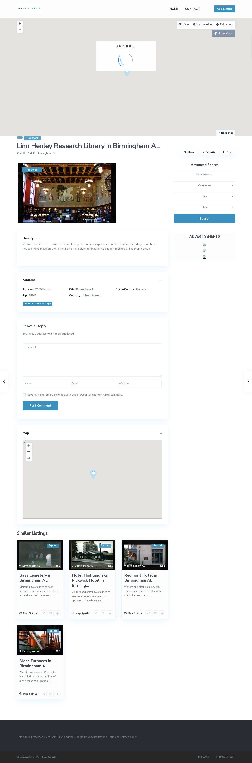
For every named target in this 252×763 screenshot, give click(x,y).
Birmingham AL (46, 153)
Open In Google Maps (37, 303)
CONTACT (192, 9)
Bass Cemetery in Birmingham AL (35, 578)
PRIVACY (204, 757)
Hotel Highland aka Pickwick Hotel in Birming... (90, 580)
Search (204, 219)
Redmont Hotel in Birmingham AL (140, 578)
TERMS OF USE (225, 757)
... (50, 595)
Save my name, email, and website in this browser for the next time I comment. (75, 394)
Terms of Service (118, 737)
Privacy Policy (93, 737)
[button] (128, 73)
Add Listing (225, 9)
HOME (174, 9)
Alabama (141, 289)
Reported (32, 138)
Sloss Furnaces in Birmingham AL (35, 663)
